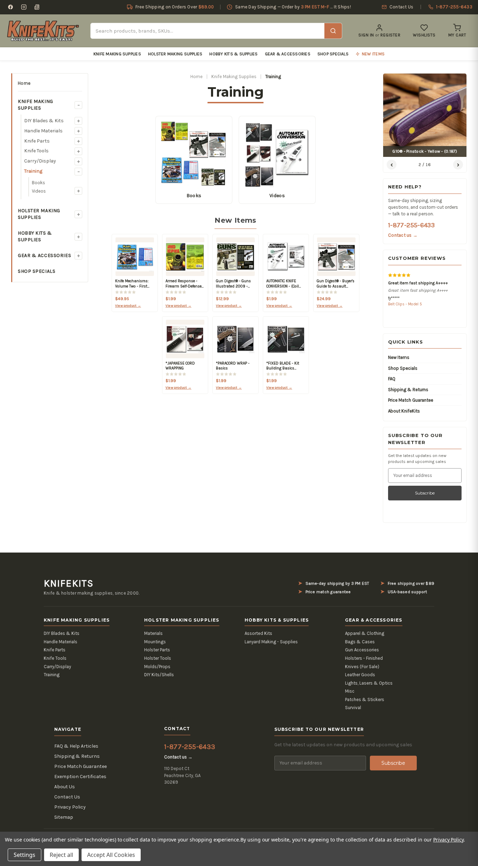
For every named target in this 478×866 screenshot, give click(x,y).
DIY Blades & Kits (44, 121)
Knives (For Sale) (362, 666)
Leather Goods (360, 674)
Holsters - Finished (364, 658)
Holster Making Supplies (175, 53)
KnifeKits (68, 583)
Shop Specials (333, 53)
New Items (398, 357)
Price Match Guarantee (410, 400)
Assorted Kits (258, 633)
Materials (153, 633)
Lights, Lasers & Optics (369, 683)
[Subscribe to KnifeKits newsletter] (37, 7)
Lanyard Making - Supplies (271, 641)
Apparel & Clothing (364, 633)
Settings (24, 855)
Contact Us (67, 797)
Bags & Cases (360, 641)
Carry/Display (40, 161)
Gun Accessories (362, 649)
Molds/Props (157, 666)
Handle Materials (43, 131)
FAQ (391, 378)
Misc (349, 691)
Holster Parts (157, 649)
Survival (353, 707)
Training (33, 171)
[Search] (333, 31)
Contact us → (402, 235)
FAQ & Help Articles (76, 746)
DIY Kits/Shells (159, 674)
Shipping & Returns (408, 389)
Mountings (155, 641)
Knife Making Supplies (117, 53)
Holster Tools (157, 658)
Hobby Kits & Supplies (233, 53)
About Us (64, 787)
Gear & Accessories (287, 53)
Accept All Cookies (111, 855)
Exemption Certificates (80, 777)
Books (38, 182)
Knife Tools (36, 151)
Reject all (61, 855)
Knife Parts (37, 141)
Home (24, 83)
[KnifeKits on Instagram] (24, 7)
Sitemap (63, 817)
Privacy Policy (70, 807)
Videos (39, 191)
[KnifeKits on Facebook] (10, 7)
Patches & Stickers (364, 699)
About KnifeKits (404, 411)
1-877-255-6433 (411, 225)
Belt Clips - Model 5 (405, 304)
